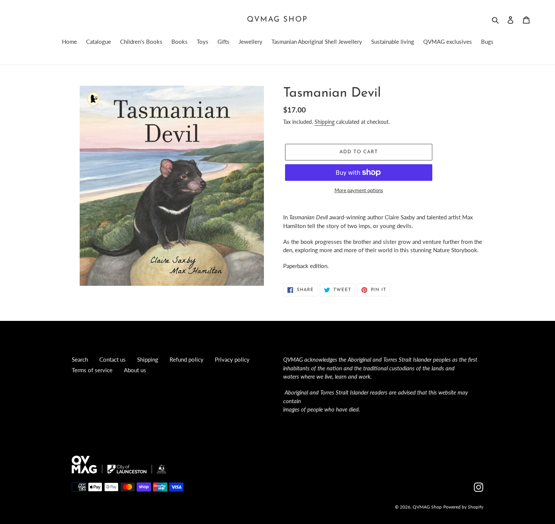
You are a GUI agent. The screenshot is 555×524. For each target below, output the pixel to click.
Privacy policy (232, 359)
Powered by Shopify (463, 507)
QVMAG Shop (277, 19)
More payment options (359, 190)
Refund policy (187, 359)
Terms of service (92, 370)
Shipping (324, 122)
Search (80, 359)
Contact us (112, 359)
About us (135, 370)
